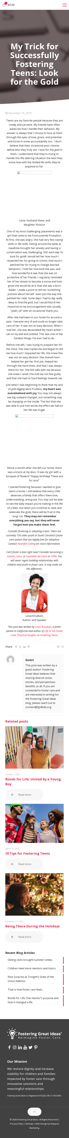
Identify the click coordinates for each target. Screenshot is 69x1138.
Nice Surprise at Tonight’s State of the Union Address (31, 979)
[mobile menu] (64, 5)
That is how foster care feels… (26, 989)
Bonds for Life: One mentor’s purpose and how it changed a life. (33, 1000)
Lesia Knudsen (43, 627)
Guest (29, 660)
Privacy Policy (16, 1123)
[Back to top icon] (34, 1112)
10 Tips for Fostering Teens (27, 853)
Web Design (41, 1123)
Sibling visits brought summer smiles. (30, 960)
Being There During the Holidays (32, 926)
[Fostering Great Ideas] (34, 5)
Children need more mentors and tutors (32, 968)
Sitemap (29, 1123)
